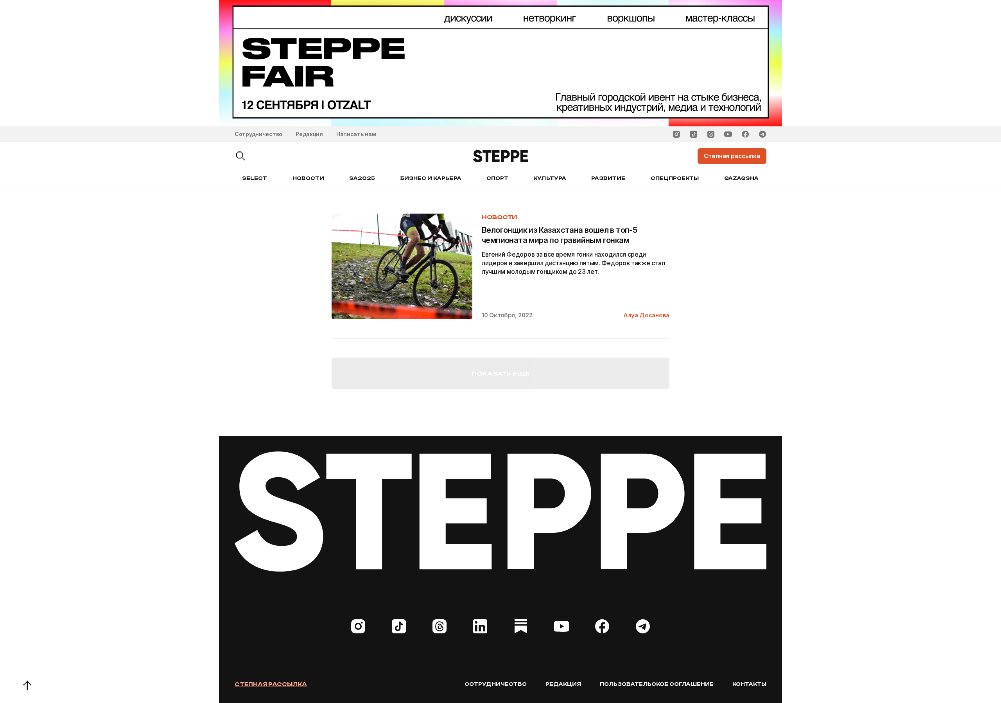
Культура (549, 178)
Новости (308, 178)
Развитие (608, 178)
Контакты (749, 684)
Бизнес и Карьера (430, 178)
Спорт (497, 178)
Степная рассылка (271, 684)
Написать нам (356, 134)
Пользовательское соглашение (657, 684)
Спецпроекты (675, 178)
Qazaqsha (741, 178)
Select (254, 178)
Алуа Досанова (646, 315)
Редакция (309, 134)
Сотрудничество (258, 134)
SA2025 (362, 178)
